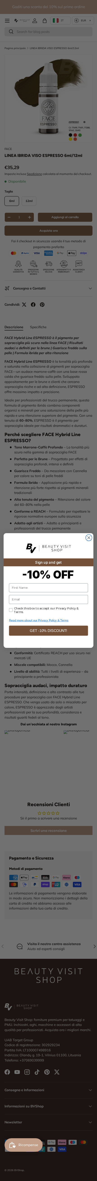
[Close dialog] (89, 538)
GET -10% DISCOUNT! (48, 631)
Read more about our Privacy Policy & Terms (39, 620)
